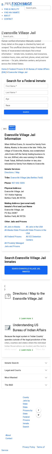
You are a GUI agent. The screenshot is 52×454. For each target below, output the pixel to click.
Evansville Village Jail (17, 72)
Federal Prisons (16, 69)
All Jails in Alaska (12, 227)
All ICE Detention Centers (33, 238)
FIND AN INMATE (9, 17)
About (8, 435)
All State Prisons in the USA (36, 232)
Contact (9, 438)
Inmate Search (12, 128)
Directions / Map (12, 172)
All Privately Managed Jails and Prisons (14, 245)
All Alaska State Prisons (15, 230)
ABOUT (5, 22)
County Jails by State (26, 400)
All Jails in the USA (34, 227)
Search (26, 112)
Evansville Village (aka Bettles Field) (27, 177)
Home (4, 69)
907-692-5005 (18, 183)
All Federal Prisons (13, 236)
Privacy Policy (28, 447)
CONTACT (6, 27)
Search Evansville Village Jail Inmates (26, 270)
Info (5, 129)
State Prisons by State (27, 410)
